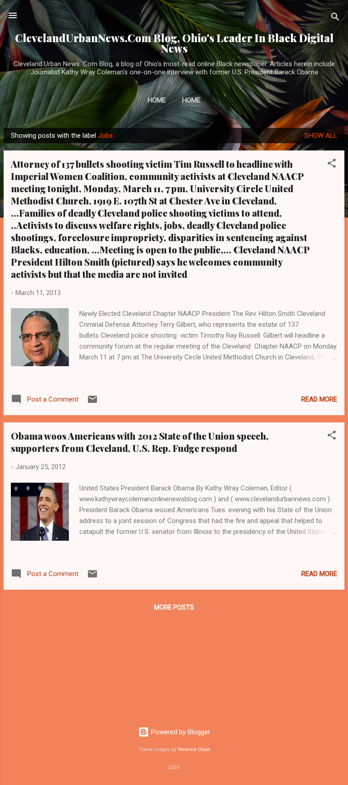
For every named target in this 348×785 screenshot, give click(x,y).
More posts (174, 607)
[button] (331, 165)
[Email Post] (92, 402)
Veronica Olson (194, 749)
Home (157, 100)
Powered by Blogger (179, 732)
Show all (320, 135)
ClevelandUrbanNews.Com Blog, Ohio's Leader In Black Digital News (174, 43)
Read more (319, 399)
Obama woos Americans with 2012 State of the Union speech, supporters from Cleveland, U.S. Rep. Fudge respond (140, 442)
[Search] (335, 18)
